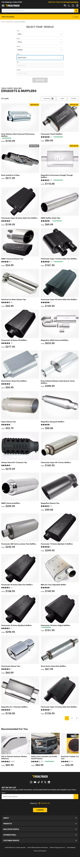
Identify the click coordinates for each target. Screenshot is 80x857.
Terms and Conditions (40, 851)
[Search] (76, 11)
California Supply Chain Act (57, 847)
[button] (40, 818)
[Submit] (76, 796)
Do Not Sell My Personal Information (37, 847)
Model (18, 46)
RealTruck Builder (72, 2)
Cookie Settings (71, 847)
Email (4, 792)
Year (18, 30)
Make (18, 38)
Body (18, 54)
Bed (18, 62)
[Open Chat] (65, 6)
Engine (19, 70)
